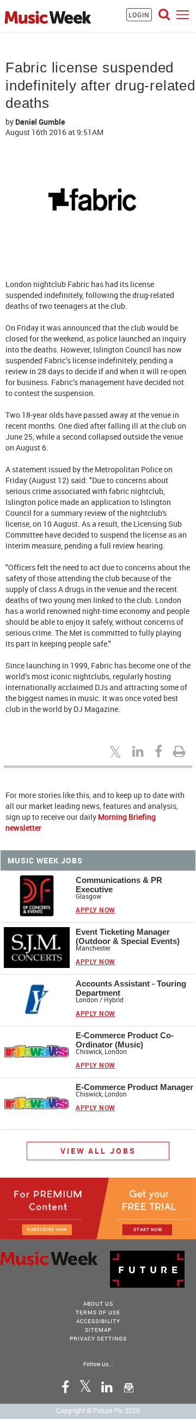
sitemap (98, 1329)
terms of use (98, 1312)
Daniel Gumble (40, 122)
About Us (98, 1303)
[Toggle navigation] (182, 14)
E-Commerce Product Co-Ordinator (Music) (125, 1040)
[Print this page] (180, 751)
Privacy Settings (98, 1338)
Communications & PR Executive (119, 884)
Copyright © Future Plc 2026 (98, 1410)
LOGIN (139, 14)
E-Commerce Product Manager (134, 1087)
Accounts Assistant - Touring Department (131, 988)
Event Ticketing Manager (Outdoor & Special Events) (128, 936)
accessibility (98, 1321)
